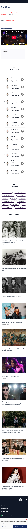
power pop (5, 204)
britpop (7, 192)
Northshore (14, 122)
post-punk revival (8, 201)
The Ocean (14, 153)
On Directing (14, 100)
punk (24, 204)
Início (2, 13)
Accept (23, 526)
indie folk (5, 198)
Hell (12, 92)
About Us (3, 506)
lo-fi (13, 198)
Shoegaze (7, 207)
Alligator (13, 137)
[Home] (4, 2)
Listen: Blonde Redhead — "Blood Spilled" (12, 322)
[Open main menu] (22, 2)
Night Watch (14, 129)
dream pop (20, 192)
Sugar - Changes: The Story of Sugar (11, 296)
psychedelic (15, 204)
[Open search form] (26, 2)
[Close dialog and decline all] (27, 519)
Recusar (17, 526)
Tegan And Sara (15, 13)
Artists (7, 13)
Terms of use (4, 511)
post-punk (22, 198)
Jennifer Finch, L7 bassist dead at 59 (11, 377)
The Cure (13, 115)
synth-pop (20, 207)
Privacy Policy (4, 508)
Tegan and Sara (10, 20)
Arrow (12, 78)
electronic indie (8, 195)
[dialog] (14, 524)
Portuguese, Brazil (6, 516)
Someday (14, 170)
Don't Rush (14, 85)
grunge (21, 195)
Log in (25, 500)
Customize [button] (3, 526)
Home (2, 503)
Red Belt (13, 107)
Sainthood (3, 14)
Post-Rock (21, 201)
